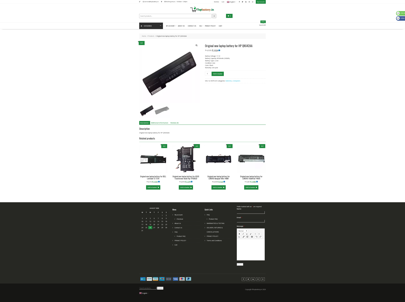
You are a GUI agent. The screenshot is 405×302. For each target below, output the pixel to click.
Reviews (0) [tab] (174, 123)
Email (239, 217)
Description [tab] (144, 123)
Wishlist (216, 2)
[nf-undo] (256, 236)
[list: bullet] (259, 233)
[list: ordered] (255, 233)
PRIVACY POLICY (210, 26)
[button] (196, 45)
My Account (260, 2)
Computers (236, 81)
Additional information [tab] (159, 123)
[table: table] (252, 236)
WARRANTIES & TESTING (215, 223)
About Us (181, 26)
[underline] (247, 233)
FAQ (200, 26)
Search (160, 288)
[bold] (239, 233)
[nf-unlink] (247, 236)
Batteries (229, 81)
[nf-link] (243, 236)
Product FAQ (181, 236)
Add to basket (217, 74)
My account (170, 26)
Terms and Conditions (214, 241)
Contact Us (192, 26)
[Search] (214, 16)
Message (240, 226)
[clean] (250, 233)
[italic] (243, 233)
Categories (148, 26)
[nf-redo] (260, 236)
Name (239, 209)
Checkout (180, 219)
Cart (223, 2)
